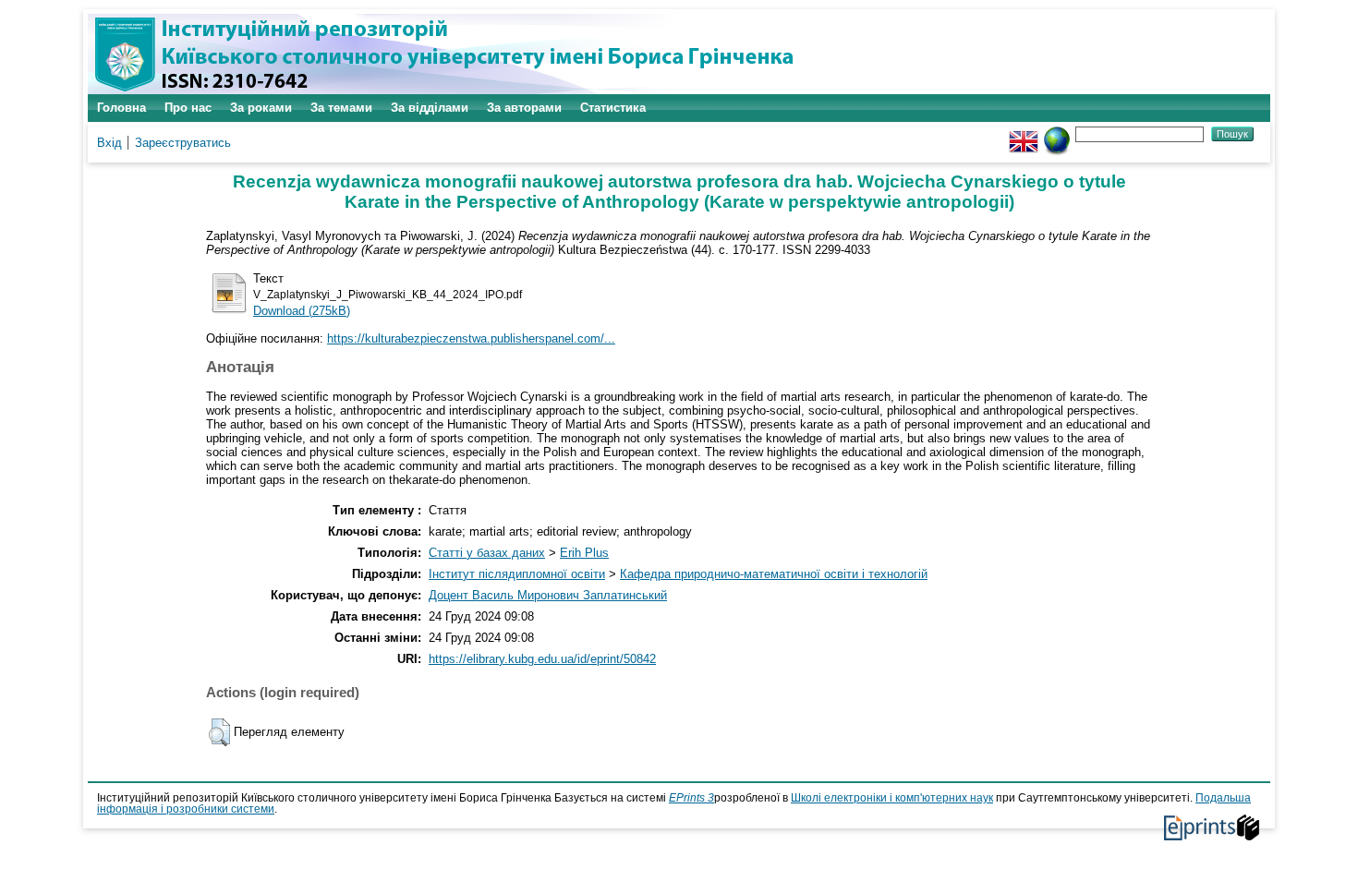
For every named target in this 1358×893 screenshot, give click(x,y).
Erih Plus (584, 553)
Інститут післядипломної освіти (517, 574)
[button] (219, 732)
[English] (1023, 133)
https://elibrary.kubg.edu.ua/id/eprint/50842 (542, 659)
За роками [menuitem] (261, 108)
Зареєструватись (183, 143)
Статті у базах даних (487, 553)
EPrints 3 (691, 797)
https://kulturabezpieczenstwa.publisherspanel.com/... (471, 338)
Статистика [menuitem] (613, 108)
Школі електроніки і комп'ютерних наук (892, 797)
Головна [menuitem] (121, 108)
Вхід (109, 143)
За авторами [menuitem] (524, 108)
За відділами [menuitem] (429, 108)
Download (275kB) (301, 311)
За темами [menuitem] (341, 108)
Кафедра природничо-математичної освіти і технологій (774, 574)
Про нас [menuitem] (188, 108)
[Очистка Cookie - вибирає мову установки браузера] (1057, 133)
